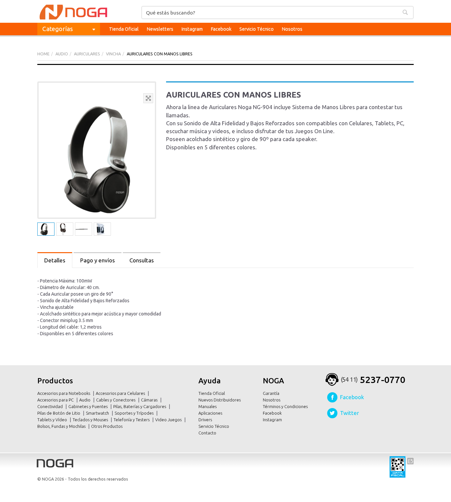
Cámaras (149, 400)
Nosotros (292, 29)
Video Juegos (169, 419)
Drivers (205, 419)
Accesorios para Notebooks (64, 393)
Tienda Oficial (124, 29)
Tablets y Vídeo (52, 419)
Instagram (192, 29)
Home (43, 53)
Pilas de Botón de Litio (59, 413)
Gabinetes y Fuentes (88, 406)
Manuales (207, 406)
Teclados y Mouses (91, 419)
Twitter (349, 413)
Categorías (57, 28)
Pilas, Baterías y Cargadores (140, 406)
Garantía (271, 393)
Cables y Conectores (116, 400)
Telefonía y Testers (132, 419)
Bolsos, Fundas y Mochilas (62, 426)
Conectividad (50, 406)
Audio (85, 400)
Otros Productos (107, 426)
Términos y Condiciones (285, 406)
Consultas (141, 260)
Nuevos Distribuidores (219, 400)
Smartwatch (98, 413)
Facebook (221, 29)
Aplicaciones (210, 413)
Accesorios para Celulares (121, 393)
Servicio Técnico (256, 29)
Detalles (54, 260)
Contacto (207, 432)
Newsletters (160, 29)
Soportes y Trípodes (135, 413)
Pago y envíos (97, 260)
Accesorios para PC (56, 400)
